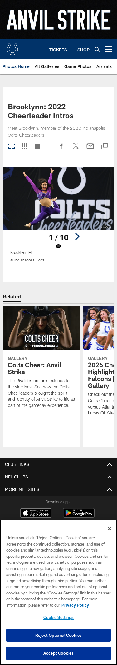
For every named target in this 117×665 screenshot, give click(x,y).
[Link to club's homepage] (12, 47)
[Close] (109, 529)
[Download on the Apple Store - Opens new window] (36, 513)
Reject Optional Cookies (58, 635)
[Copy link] (104, 146)
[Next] (77, 236)
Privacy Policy (75, 605)
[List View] (37, 146)
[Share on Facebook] (61, 149)
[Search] (97, 49)
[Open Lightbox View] (58, 218)
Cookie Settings (58, 617)
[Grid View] (24, 146)
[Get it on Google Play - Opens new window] (78, 516)
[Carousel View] (11, 146)
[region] (58, 592)
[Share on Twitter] (75, 149)
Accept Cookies (58, 653)
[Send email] (90, 149)
